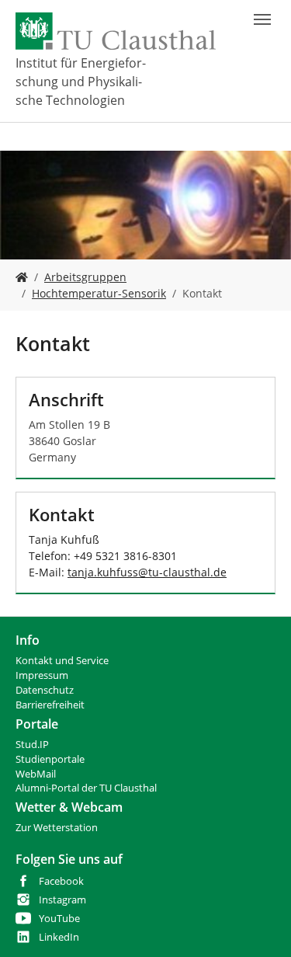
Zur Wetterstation (57, 827)
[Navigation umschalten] (262, 19)
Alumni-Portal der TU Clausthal (86, 788)
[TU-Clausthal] (116, 31)
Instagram (62, 900)
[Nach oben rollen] (259, 925)
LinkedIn (59, 937)
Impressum (42, 675)
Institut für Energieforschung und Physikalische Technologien (81, 81)
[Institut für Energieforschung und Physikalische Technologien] (22, 277)
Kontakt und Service (62, 660)
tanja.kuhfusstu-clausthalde (147, 572)
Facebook (61, 881)
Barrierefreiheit (50, 705)
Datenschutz (45, 690)
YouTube (59, 918)
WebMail (36, 774)
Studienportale (50, 759)
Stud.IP (32, 744)
